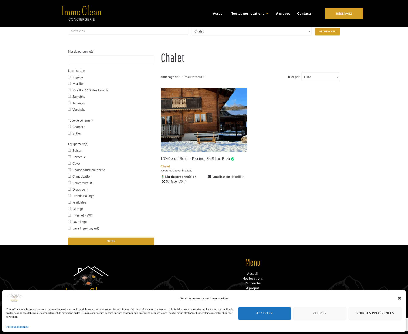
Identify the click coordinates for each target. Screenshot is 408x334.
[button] (399, 298)
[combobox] (252, 31)
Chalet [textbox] (199, 31)
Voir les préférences (375, 313)
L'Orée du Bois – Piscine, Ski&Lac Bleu (195, 159)
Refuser (320, 313)
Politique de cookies (17, 326)
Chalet (165, 166)
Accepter (264, 313)
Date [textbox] (307, 77)
